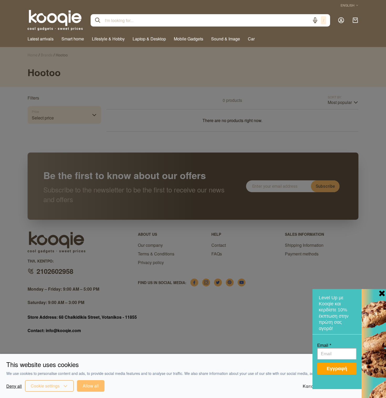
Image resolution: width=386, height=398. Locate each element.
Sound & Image (225, 39)
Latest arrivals (41, 39)
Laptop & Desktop (149, 39)
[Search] (98, 20)
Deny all (14, 386)
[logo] (55, 20)
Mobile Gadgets (188, 39)
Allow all (91, 386)
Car (251, 39)
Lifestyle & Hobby (108, 39)
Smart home (72, 39)
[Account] (341, 20)
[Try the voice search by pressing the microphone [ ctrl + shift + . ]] (315, 20)
